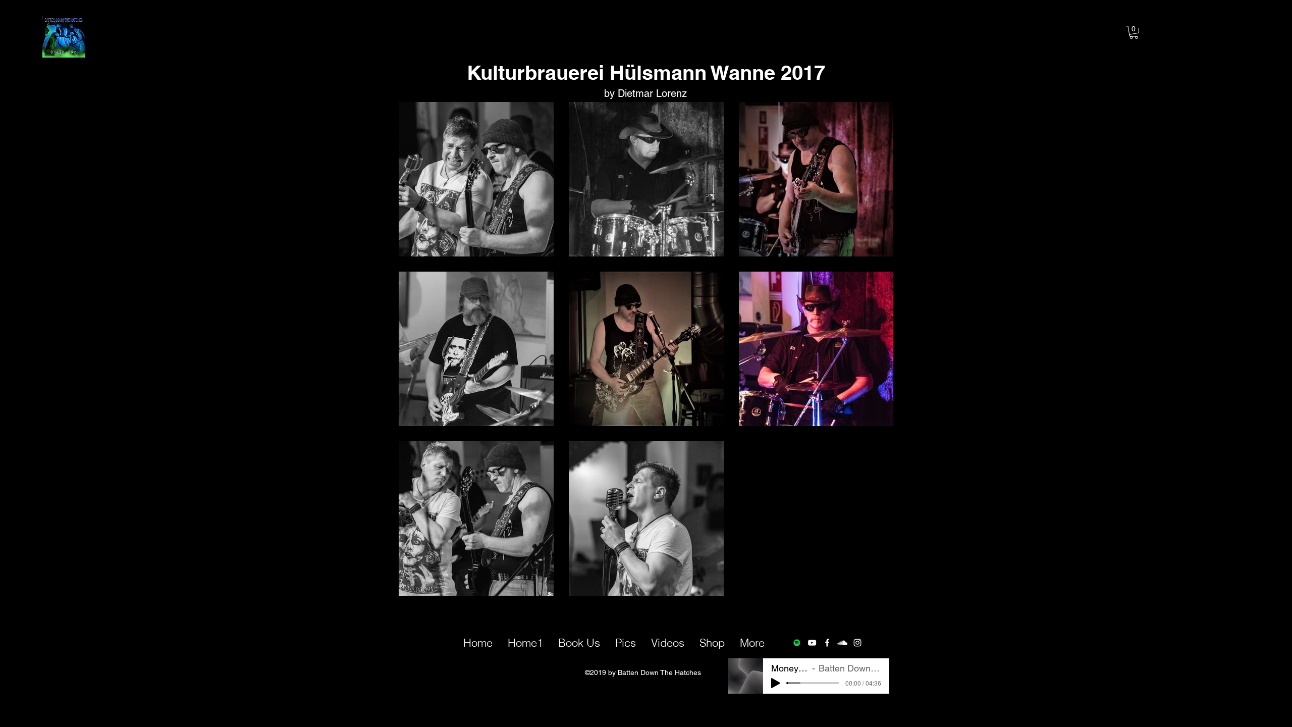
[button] (1134, 32)
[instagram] (857, 643)
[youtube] (812, 643)
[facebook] (827, 643)
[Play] (775, 683)
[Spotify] (797, 643)
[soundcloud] (842, 643)
